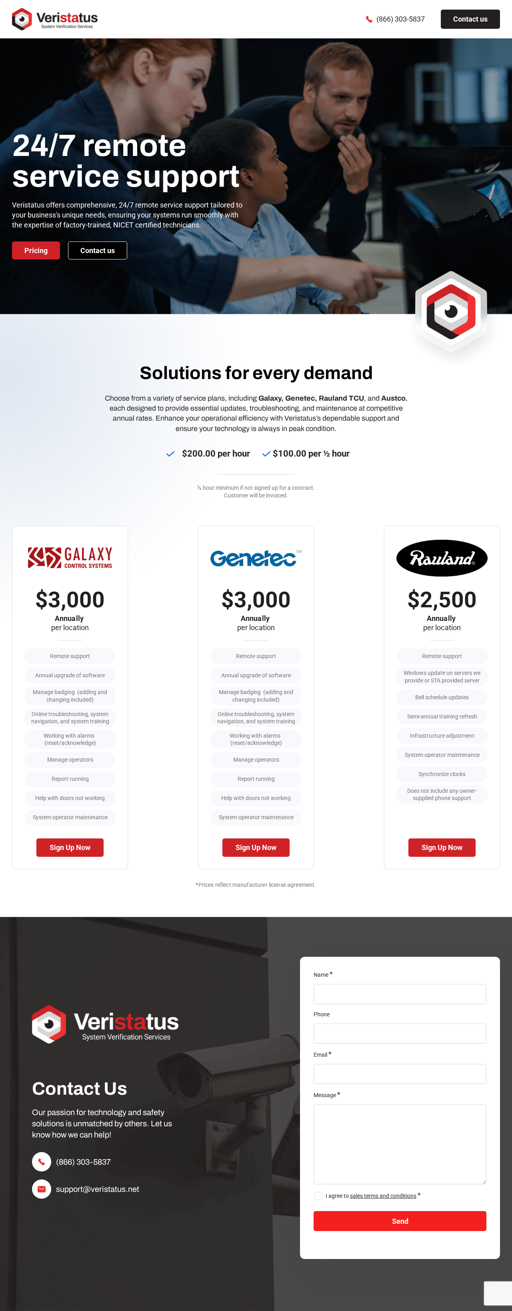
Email (323, 1055)
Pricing (36, 250)
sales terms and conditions (383, 1196)
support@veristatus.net (97, 1189)
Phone (322, 1014)
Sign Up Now (70, 847)
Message (327, 1095)
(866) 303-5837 (400, 19)
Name (323, 975)
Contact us (470, 19)
